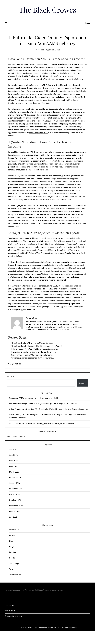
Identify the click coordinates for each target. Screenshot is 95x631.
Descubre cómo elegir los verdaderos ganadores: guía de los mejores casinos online (43, 403)
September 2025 (16, 505)
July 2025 (13, 517)
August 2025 (14, 511)
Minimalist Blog (55, 627)
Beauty (12, 535)
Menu (87, 23)
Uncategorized (15, 574)
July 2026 (13, 449)
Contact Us (9, 605)
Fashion (12, 552)
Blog (19, 363)
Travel (11, 569)
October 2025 (15, 500)
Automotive (14, 529)
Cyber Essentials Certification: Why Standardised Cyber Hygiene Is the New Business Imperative (48, 409)
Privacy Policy (10, 611)
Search (10, 376)
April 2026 (13, 466)
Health (12, 558)
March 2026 (14, 472)
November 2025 (16, 494)
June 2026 (13, 455)
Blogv (11, 546)
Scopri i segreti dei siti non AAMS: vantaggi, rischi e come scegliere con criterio (41, 423)
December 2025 (15, 489)
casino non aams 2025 (38, 132)
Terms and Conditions (13, 616)
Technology (14, 563)
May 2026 (13, 460)
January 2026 (14, 483)
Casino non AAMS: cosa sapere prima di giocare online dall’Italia (35, 398)
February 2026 (15, 477)
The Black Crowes (47, 10)
